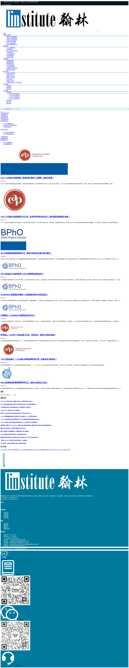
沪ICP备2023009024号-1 (21, 548)
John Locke (55, 449)
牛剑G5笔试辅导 (11, 73)
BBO (18, 449)
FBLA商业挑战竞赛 (9, 134)
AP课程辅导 (10, 52)
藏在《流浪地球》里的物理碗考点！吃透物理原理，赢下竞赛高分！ (15, 431)
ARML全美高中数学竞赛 (10, 125)
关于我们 (6, 90)
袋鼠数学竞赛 (44, 449)
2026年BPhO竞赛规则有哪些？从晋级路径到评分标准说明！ (24, 295)
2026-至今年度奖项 (14, 94)
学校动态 (9, 85)
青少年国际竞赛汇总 (12, 44)
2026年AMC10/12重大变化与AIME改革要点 (10, 410)
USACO (60, 449)
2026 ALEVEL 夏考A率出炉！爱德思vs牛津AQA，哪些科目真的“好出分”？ (17, 401)
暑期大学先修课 (11, 70)
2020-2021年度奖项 (14, 98)
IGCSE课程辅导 (11, 54)
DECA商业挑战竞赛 (9, 132)
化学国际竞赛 (4, 116)
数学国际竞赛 (4, 121)
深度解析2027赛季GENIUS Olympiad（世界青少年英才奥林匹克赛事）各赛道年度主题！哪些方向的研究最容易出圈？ (26, 425)
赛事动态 (9, 87)
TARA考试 (9, 79)
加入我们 (9, 101)
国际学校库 (7, 528)
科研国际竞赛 (4, 138)
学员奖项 (9, 92)
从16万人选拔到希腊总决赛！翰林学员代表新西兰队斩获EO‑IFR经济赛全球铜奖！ (18, 404)
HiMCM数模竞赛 (8, 142)
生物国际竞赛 (4, 114)
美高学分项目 (10, 57)
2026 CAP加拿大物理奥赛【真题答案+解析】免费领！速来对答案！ (27, 178)
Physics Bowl (37, 449)
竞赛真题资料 (10, 60)
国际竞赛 (6, 58)
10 (4, 465)
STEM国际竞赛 (5, 119)
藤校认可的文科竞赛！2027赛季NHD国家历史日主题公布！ (13, 428)
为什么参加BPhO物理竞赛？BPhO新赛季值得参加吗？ (22, 274)
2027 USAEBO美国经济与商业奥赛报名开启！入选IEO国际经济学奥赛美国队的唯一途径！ (20, 419)
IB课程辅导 (10, 49)
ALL (2, 111)
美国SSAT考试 (10, 81)
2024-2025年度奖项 (14, 95)
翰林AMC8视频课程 (12, 36)
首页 (5, 33)
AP (12, 449)
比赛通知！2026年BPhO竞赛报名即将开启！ (18, 315)
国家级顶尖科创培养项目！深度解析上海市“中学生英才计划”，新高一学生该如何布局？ (20, 437)
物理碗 (15, 449)
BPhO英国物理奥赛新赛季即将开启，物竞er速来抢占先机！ (24, 382)
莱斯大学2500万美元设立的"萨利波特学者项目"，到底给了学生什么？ (16, 413)
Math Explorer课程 (11, 43)
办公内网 (6, 514)
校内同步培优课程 (11, 41)
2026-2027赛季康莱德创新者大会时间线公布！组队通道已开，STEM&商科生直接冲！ (19, 416)
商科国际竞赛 (10, 63)
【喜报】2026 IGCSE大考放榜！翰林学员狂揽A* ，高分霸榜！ (14, 440)
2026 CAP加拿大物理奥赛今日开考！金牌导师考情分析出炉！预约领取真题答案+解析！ (35, 217)
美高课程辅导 (10, 55)
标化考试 (6, 71)
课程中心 (6, 527)
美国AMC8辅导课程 (12, 38)
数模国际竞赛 (4, 140)
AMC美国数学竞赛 (9, 123)
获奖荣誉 (6, 524)
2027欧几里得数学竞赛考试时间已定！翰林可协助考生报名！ (14, 434)
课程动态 (9, 89)
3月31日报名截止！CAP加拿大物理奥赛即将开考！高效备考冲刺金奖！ (29, 359)
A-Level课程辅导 (11, 47)
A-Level (22, 449)
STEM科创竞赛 (11, 65)
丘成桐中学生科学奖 (12, 68)
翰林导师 (9, 100)
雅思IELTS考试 (11, 78)
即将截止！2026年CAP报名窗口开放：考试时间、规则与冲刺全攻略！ (28, 335)
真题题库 (6, 512)
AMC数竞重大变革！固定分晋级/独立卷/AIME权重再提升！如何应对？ (16, 407)
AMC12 (65, 449)
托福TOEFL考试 (11, 76)
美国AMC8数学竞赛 (12, 39)
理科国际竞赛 (10, 62)
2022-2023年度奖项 (14, 97)
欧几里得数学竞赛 (29, 449)
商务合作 (9, 103)
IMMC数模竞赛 (8, 144)
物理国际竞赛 (4, 117)
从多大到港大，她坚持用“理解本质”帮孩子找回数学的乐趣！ (14, 443)
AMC (2, 449)
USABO (50, 449)
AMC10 (6, 449)
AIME (68, 449)
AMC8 (9, 449)
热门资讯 (6, 84)
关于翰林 (6, 517)
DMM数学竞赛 (7, 127)
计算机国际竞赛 (5, 113)
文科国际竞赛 (4, 136)
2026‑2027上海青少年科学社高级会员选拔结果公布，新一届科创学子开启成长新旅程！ (19, 422)
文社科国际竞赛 (11, 66)
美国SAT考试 (10, 74)
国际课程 (6, 46)
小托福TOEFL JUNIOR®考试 (14, 82)
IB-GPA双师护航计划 (12, 51)
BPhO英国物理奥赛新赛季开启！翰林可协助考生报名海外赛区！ (26, 253)
